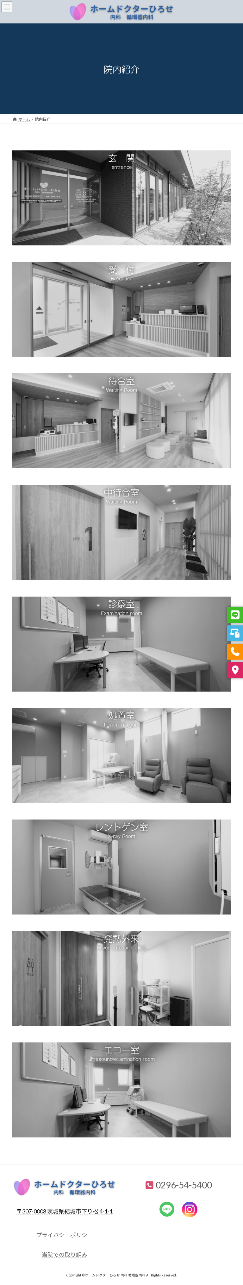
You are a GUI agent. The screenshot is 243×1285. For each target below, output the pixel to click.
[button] (121, 157)
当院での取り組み (64, 1254)
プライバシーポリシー (64, 1234)
